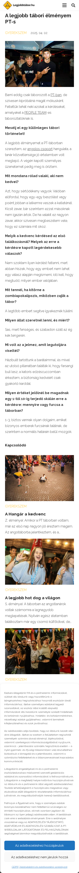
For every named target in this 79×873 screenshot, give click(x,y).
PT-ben (56, 95)
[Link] (19, 5)
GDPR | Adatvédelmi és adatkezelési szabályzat (39, 866)
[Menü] (64, 5)
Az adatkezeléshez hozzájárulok (39, 845)
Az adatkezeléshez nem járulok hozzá (39, 857)
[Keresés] (73, 5)
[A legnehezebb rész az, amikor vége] (39, 631)
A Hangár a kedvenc (25, 514)
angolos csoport (40, 149)
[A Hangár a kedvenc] (39, 458)
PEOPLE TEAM (35, 113)
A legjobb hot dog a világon (32, 597)
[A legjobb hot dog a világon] (39, 542)
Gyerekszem (16, 33)
